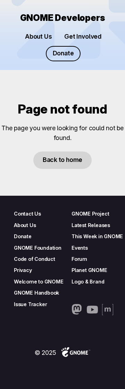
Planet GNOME (89, 270)
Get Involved (82, 36)
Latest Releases (91, 225)
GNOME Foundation (37, 248)
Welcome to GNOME (39, 282)
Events (80, 248)
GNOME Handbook (36, 293)
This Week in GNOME (97, 236)
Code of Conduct (34, 259)
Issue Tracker (30, 304)
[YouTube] (92, 309)
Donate (63, 53)
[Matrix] (107, 309)
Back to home (62, 159)
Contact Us (27, 214)
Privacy (23, 270)
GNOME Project (90, 214)
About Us (38, 36)
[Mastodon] (77, 309)
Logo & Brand (88, 282)
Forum (79, 259)
